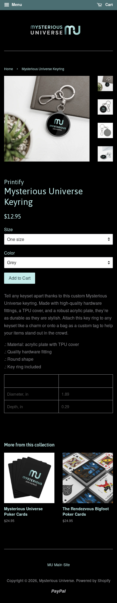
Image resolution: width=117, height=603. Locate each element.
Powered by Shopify (93, 580)
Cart (108, 4)
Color (9, 253)
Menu (16, 4)
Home (8, 68)
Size (8, 229)
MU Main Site (58, 564)
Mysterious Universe (56, 580)
